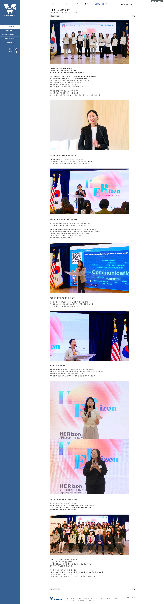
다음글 (57, 16)
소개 (52, 4)
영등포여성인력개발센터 (8, 34)
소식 (76, 4)
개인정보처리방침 (131, 598)
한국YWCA (12, 49)
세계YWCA (12, 52)
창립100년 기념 (101, 4)
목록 (133, 16)
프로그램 (64, 4)
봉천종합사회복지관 (10, 30)
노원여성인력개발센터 (9, 38)
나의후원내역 (124, 4)
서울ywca (12, 26)
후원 (86, 4)
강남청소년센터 (11, 42)
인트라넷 (133, 4)
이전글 (52, 16)
